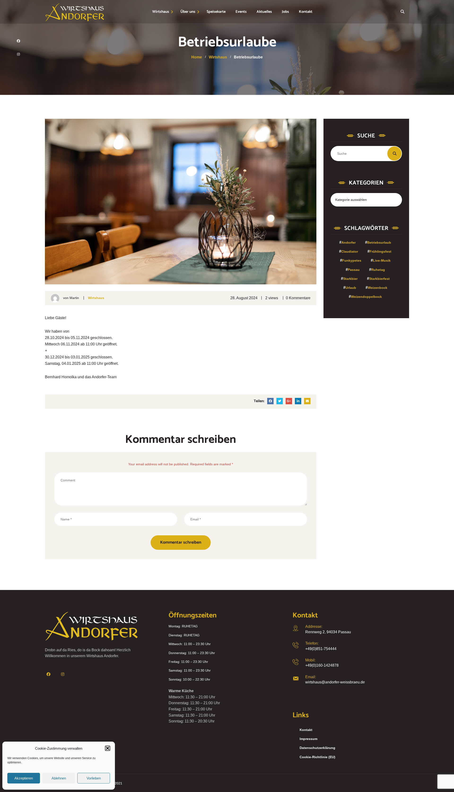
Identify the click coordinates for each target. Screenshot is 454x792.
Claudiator (349, 251)
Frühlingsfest (380, 251)
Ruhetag (378, 270)
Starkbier (350, 279)
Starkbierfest (379, 279)
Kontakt (306, 730)
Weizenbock (377, 288)
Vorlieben (94, 778)
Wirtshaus (96, 298)
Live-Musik (382, 260)
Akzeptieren (23, 778)
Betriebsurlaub (379, 242)
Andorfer (348, 242)
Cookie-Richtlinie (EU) (317, 757)
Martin (74, 298)
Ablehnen (59, 778)
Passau (354, 270)
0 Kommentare (298, 298)
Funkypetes (351, 260)
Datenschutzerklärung (317, 748)
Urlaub (350, 288)
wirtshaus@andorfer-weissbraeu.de (335, 682)
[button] (107, 748)
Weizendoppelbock (366, 297)
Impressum (308, 739)
